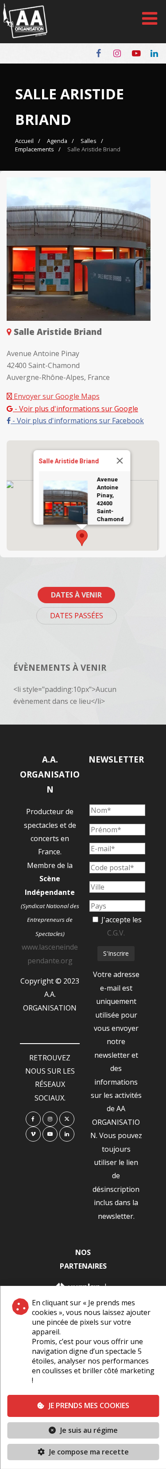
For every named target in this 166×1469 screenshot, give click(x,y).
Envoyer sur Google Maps (56, 396)
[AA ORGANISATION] (25, 35)
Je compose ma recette (88, 1452)
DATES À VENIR (76, 595)
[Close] (119, 460)
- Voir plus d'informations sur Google (75, 408)
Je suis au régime (89, 1430)
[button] (82, 538)
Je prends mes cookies (89, 1405)
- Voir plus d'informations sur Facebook (77, 420)
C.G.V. (116, 933)
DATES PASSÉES (76, 615)
